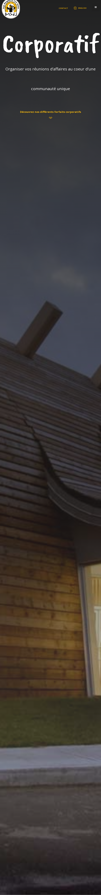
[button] (96, 7)
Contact (63, 8)
